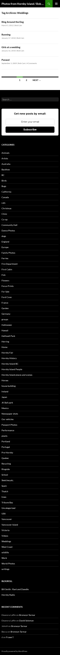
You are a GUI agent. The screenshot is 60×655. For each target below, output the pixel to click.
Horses (5, 380)
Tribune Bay (7, 502)
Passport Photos (9, 424)
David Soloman (26, 620)
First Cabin (7, 269)
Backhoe (6, 169)
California (6, 191)
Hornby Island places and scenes (17, 375)
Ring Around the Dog (13, 22)
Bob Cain (18, 25)
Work (4, 558)
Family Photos (8, 252)
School (5, 474)
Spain (4, 486)
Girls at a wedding (11, 47)
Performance (8, 430)
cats (3, 202)
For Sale (5, 291)
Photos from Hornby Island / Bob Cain (23, 3)
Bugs (4, 186)
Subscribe (30, 129)
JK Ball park (7, 402)
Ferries (5, 258)
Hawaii (5, 330)
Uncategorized (8, 508)
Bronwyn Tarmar (27, 615)
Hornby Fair (7, 352)
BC (3, 175)
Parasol (6, 59)
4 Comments (32, 63)
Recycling (6, 463)
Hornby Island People (12, 369)
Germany (6, 313)
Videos (5, 535)
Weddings (6, 541)
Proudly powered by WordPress (14, 651)
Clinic (4, 214)
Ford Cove (7, 297)
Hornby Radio (8, 594)
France (5, 302)
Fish (4, 275)
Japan (4, 397)
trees (4, 497)
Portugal (6, 447)
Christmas (6, 208)
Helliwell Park (8, 336)
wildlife (5, 552)
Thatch (5, 491)
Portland (6, 441)
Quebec (5, 458)
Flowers (5, 280)
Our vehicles (8, 419)
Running (6, 34)
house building (9, 386)
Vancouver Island (10, 524)
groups (5, 319)
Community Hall (9, 225)
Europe (5, 247)
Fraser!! (10, 637)
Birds (4, 180)
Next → (37, 80)
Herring (5, 341)
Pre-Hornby (7, 452)
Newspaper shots (10, 413)
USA (4, 513)
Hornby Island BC (10, 363)
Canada (5, 197)
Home (4, 347)
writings (5, 569)
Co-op (5, 219)
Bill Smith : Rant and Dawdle (15, 589)
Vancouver (7, 519)
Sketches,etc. (8, 480)
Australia (6, 164)
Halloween (7, 325)
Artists (5, 158)
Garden (5, 308)
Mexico (5, 408)
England (5, 241)
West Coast (7, 547)
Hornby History (9, 358)
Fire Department (10, 264)
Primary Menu (56, 3)
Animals (5, 153)
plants (4, 436)
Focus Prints (8, 286)
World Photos (8, 563)
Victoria (5, 530)
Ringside (6, 469)
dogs (4, 236)
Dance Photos (8, 230)
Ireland (5, 391)
